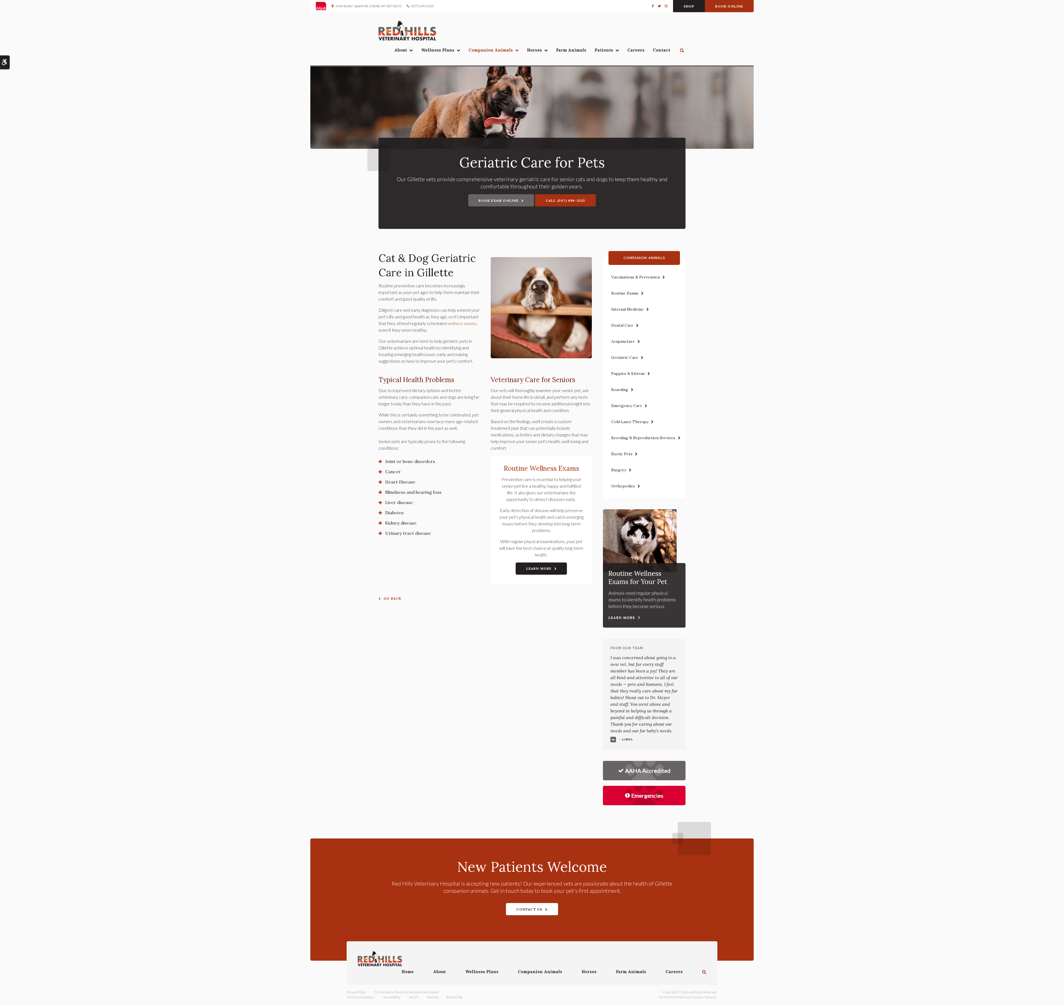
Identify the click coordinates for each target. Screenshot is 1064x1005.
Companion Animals (491, 50)
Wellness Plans (437, 50)
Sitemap (432, 997)
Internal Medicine (627, 309)
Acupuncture (623, 341)
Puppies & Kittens (628, 373)
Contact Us (529, 909)
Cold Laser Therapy (629, 421)
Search (413, 997)
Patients (604, 50)
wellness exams (461, 323)
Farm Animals (571, 50)
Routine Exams (624, 293)
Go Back (392, 598)
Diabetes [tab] (394, 512)
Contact (661, 50)
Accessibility (391, 997)
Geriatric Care (624, 357)
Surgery (618, 469)
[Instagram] (665, 6)
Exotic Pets (621, 453)
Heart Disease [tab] (400, 482)
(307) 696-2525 (422, 6)
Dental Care (622, 325)
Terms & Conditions (361, 997)
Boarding (619, 389)
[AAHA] (324, 6)
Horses (534, 50)
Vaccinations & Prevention (635, 277)
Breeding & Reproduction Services (643, 437)
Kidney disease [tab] (400, 523)
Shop (689, 6)
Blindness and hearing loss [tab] (413, 492)
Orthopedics (623, 486)
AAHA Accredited (648, 770)
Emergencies (647, 795)
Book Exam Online (498, 200)
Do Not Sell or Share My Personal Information (407, 992)
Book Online (729, 6)
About (400, 50)
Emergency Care (626, 405)
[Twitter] (659, 6)
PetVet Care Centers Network (695, 997)
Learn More (539, 568)
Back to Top (454, 997)
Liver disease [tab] (399, 502)
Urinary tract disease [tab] (408, 533)
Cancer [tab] (393, 471)
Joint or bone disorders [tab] (410, 461)
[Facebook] (654, 6)
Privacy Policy (356, 992)
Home (407, 971)
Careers (635, 50)
